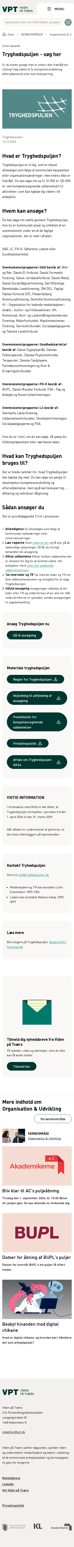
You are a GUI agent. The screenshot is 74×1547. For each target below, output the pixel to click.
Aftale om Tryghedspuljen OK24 (32, 762)
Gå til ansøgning (24, 635)
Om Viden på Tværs (15, 1490)
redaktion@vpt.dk (13, 1432)
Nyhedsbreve (11, 1478)
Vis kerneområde (52, 1119)
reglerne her (40, 543)
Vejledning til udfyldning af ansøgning (32, 698)
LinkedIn (8, 1484)
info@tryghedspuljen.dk (33, 875)
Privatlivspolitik (24, 743)
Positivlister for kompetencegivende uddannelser (28, 722)
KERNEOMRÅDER (32, 34)
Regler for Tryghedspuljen (32, 679)
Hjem (11, 34)
